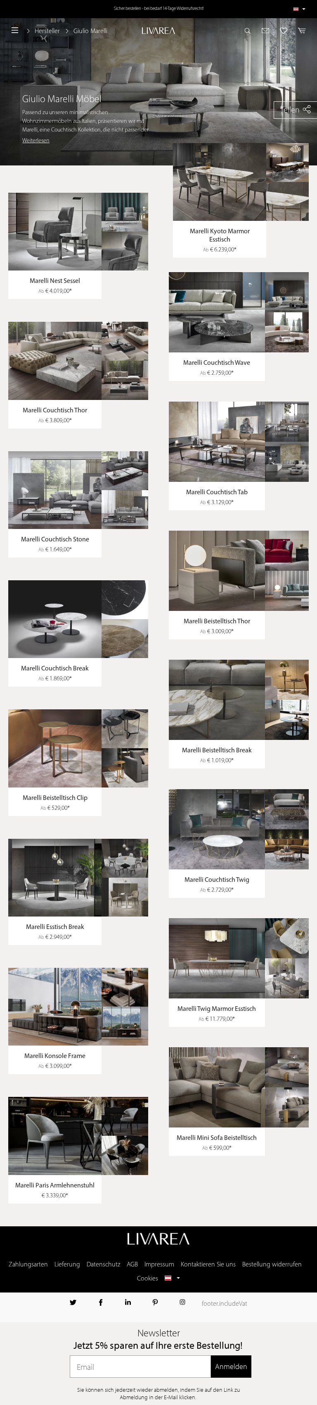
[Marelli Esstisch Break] (78, 878)
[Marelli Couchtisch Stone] (78, 490)
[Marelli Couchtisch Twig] (241, 829)
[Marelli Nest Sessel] (78, 231)
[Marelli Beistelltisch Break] (241, 700)
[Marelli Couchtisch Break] (78, 619)
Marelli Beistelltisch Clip (55, 798)
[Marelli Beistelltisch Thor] (241, 571)
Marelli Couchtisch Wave (216, 363)
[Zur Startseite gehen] (158, 30)
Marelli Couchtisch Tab (217, 492)
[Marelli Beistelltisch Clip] (78, 748)
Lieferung (67, 1264)
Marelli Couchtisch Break (55, 668)
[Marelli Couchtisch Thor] (78, 361)
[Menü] (14, 30)
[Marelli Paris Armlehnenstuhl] (78, 1136)
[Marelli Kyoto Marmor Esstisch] (243, 182)
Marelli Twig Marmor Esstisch (216, 1009)
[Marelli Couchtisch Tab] (241, 442)
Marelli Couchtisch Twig (217, 880)
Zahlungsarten (28, 1264)
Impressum (159, 1264)
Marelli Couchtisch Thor (55, 410)
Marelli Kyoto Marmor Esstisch (220, 235)
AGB (132, 1264)
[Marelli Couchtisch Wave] (241, 312)
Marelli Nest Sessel (55, 281)
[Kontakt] (265, 30)
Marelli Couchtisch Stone (55, 539)
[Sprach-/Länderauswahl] (299, 9)
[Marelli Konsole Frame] (78, 1007)
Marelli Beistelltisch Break (217, 750)
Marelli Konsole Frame (54, 1056)
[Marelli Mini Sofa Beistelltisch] (241, 1087)
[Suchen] (250, 30)
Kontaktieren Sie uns (208, 1264)
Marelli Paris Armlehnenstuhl (55, 1185)
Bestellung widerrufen (272, 1264)
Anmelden (231, 1366)
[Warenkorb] (300, 30)
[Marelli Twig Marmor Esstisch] (241, 958)
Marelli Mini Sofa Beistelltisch (217, 1138)
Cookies (147, 1279)
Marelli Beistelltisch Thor (217, 621)
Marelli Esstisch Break (55, 927)
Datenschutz (103, 1264)
